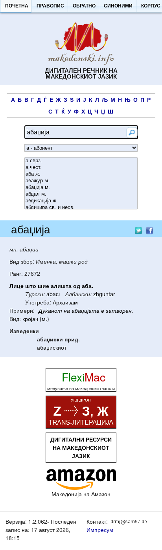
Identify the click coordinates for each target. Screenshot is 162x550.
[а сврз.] (81, 161)
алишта (61, 286)
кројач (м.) (35, 319)
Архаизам (65, 302)
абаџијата (85, 310)
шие (43, 286)
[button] (16, 6)
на (67, 310)
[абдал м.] (81, 194)
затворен (119, 310)
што (30, 286)
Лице (16, 286)
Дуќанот (50, 310)
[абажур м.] (81, 181)
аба (87, 286)
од (76, 286)
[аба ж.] (81, 174)
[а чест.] (81, 167)
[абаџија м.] (81, 187)
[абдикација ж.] (81, 201)
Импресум (100, 530)
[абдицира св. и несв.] (81, 207)
